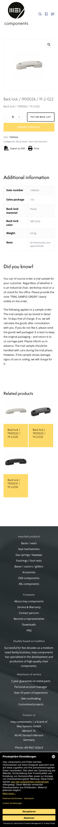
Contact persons (29, 613)
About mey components (29, 601)
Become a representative (29, 619)
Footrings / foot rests (29, 560)
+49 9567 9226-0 (33, 747)
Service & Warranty (29, 607)
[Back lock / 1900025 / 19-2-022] (41, 411)
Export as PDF (17, 148)
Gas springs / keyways (29, 555)
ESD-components (28, 578)
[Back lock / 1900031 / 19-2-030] (16, 462)
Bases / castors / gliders (29, 566)
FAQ (29, 630)
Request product (29, 127)
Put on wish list (41, 117)
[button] (52, 14)
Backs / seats (29, 543)
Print (36, 148)
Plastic (33, 209)
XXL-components (29, 584)
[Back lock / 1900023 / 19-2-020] (16, 411)
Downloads (29, 624)
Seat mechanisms (37, 141)
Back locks (21, 141)
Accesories (28, 572)
